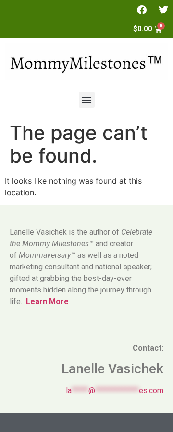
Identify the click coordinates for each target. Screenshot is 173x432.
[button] (87, 100)
